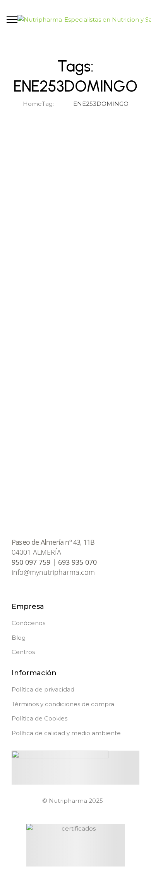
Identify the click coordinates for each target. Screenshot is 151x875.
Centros (23, 652)
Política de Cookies (39, 718)
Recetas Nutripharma (95, 245)
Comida (108, 135)
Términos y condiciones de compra (63, 704)
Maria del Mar (45, 298)
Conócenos (28, 623)
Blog (19, 637)
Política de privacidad (43, 689)
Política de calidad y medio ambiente (66, 733)
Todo (38, 135)
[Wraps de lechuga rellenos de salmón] (75, 369)
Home (32, 103)
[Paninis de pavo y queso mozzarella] (75, 199)
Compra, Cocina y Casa (81, 147)
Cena (70, 135)
